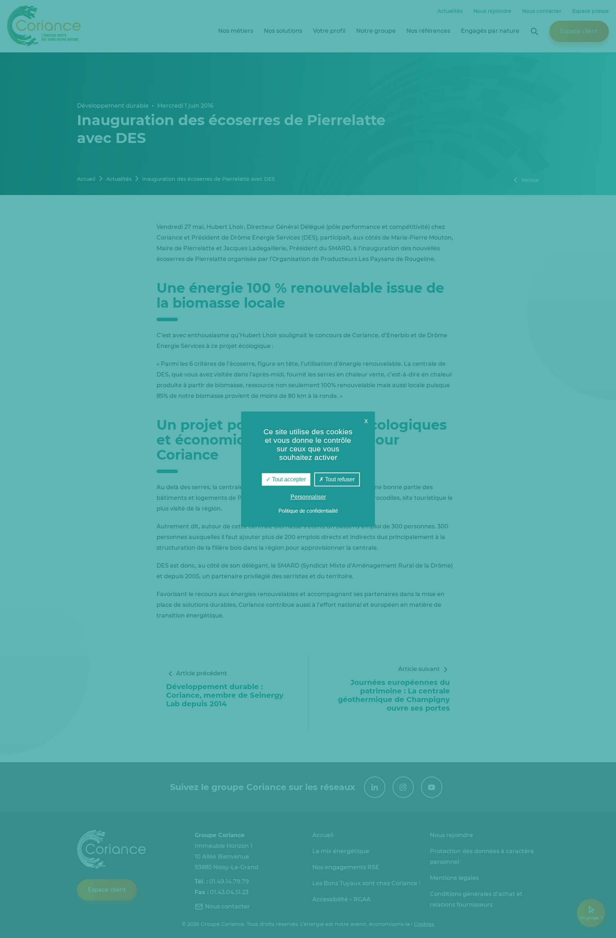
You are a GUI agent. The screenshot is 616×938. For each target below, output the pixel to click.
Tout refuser (339, 479)
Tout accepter (288, 479)
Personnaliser (308, 497)
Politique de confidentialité (308, 511)
